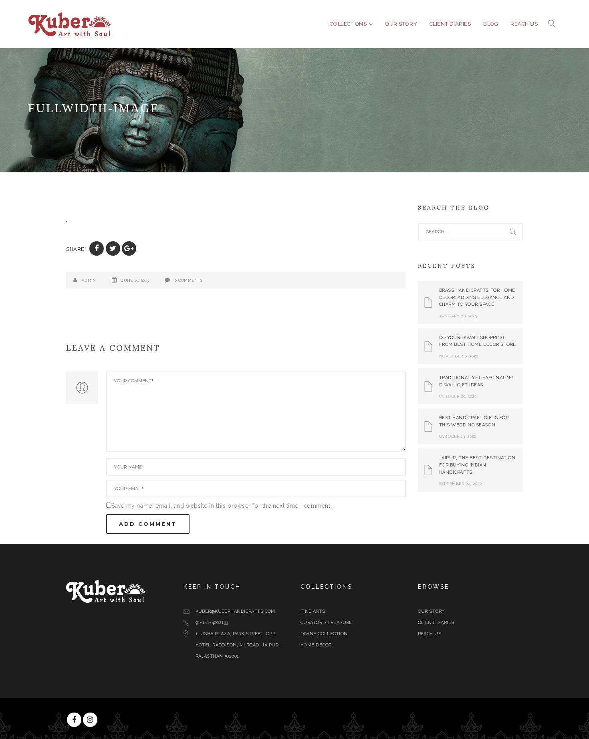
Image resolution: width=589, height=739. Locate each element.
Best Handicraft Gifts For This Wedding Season (474, 421)
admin (89, 280)
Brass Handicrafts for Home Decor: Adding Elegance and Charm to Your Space (477, 297)
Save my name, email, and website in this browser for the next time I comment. (221, 506)
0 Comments (189, 280)
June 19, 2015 (135, 280)
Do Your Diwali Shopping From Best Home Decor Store (477, 341)
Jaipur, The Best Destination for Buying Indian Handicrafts (477, 464)
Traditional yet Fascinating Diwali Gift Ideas (476, 381)
